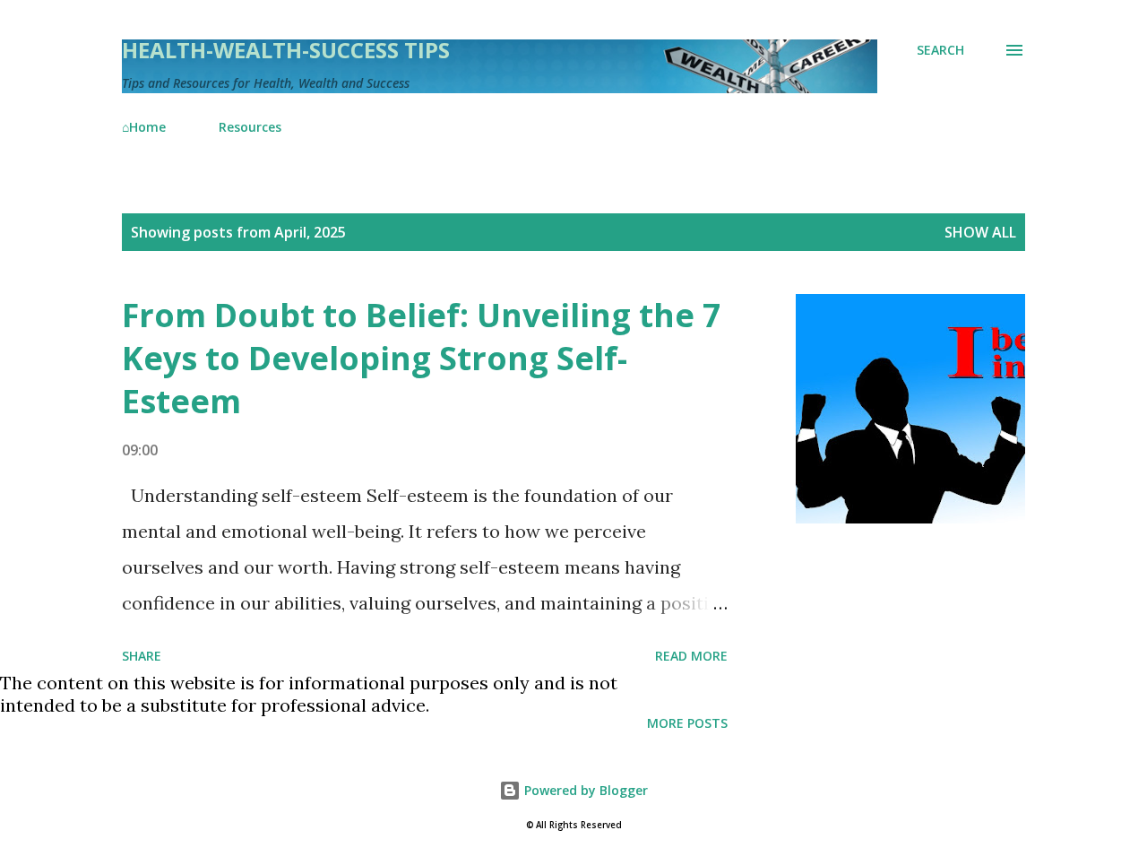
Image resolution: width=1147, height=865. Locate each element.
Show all (980, 232)
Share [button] (141, 655)
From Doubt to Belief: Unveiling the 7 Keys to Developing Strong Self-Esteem (421, 358)
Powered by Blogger (584, 790)
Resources (250, 126)
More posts (687, 722)
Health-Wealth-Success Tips (286, 50)
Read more (691, 655)
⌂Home (144, 126)
